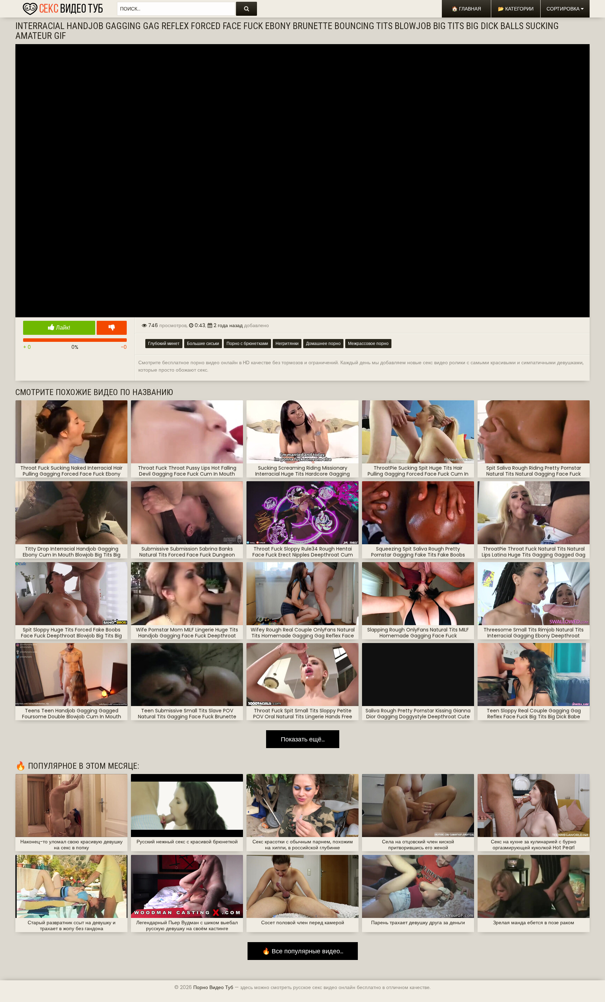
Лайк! (62, 328)
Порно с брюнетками (247, 343)
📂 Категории (516, 8)
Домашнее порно (323, 343)
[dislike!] (112, 328)
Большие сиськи (203, 343)
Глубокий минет (164, 343)
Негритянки (287, 343)
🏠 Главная (466, 8)
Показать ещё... (303, 739)
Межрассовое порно (368, 343)
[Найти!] (246, 9)
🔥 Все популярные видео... (302, 951)
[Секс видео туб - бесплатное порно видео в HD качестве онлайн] (62, 7)
